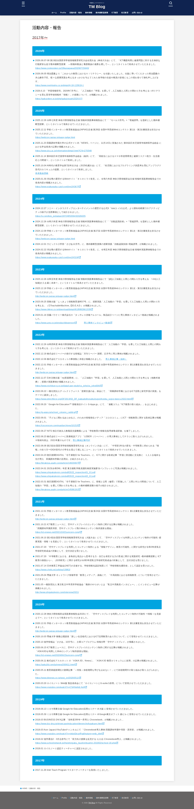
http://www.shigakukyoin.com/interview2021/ (57, 592)
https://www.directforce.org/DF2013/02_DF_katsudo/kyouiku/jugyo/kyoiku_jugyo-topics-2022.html (83, 399)
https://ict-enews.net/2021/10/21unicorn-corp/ (57, 532)
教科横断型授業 (102, 13)
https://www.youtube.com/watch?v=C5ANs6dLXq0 (60, 687)
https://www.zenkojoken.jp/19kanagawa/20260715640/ (62, 68)
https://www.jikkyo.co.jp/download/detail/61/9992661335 (63, 309)
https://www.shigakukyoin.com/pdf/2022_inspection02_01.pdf (65, 476)
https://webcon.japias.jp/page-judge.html (55, 137)
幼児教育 (124, 13)
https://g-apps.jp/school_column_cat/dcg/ (55, 412)
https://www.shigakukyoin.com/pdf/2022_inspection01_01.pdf (65, 472)
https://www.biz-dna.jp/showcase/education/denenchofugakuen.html (68, 723)
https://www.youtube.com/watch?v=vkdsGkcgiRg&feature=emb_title (68, 733)
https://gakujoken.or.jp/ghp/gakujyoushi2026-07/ (58, 98)
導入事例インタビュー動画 (97, 323)
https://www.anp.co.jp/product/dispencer (54, 323)
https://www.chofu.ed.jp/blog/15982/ (52, 569)
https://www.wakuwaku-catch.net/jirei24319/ (56, 257)
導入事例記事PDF (81, 440)
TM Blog (97, 6)
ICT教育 (115, 13)
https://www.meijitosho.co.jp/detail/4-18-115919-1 (59, 85)
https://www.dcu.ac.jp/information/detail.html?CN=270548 (63, 150)
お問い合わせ (137, 13)
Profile (63, 13)
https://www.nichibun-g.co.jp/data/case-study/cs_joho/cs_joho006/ (67, 385)
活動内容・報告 (75, 13)
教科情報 (88, 13)
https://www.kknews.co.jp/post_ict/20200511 (57, 678)
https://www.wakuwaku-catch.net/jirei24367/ (56, 186)
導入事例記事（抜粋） (116, 359)
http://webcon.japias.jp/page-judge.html (54, 296)
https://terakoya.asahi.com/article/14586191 (56, 489)
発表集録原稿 (41, 173)
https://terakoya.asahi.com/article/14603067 (56, 463)
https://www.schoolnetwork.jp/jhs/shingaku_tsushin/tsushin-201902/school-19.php (75, 743)
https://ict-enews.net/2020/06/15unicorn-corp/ (57, 655)
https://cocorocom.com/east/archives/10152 (56, 425)
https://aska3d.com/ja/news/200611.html (55, 664)
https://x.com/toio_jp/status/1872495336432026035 (60, 216)
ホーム (54, 13)
